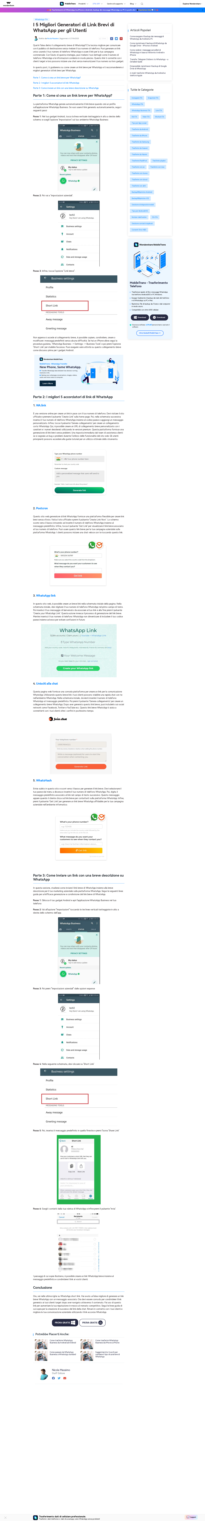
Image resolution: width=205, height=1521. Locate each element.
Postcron (42, 508)
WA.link (41, 405)
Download (142, 317)
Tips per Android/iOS (140, 211)
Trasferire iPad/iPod (139, 161)
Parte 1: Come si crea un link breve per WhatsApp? (57, 77)
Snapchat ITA (153, 98)
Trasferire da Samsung (140, 142)
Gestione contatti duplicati (142, 223)
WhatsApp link (46, 595)
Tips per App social (139, 123)
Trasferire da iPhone (139, 136)
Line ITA (159, 110)
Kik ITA (134, 117)
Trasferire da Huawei (140, 148)
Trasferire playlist (159, 161)
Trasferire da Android (140, 129)
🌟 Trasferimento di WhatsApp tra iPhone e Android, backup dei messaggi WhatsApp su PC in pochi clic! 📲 (102, 10)
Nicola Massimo (53, 38)
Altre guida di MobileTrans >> (150, 333)
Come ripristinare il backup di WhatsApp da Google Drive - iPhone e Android (148, 44)
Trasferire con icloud (139, 180)
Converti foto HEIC (139, 230)
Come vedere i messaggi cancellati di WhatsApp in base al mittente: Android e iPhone (147, 52)
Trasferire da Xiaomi (139, 154)
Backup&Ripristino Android (142, 192)
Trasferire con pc (138, 167)
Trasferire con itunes (140, 173)
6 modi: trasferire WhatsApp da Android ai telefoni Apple (147, 74)
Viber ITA (146, 117)
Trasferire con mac (157, 167)
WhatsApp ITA (41, 19)
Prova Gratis (62, 1322)
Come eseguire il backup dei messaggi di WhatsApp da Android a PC (147, 37)
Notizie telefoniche (139, 217)
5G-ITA (155, 217)
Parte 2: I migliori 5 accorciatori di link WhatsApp (56, 83)
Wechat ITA (159, 117)
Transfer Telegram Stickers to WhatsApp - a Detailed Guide (149, 60)
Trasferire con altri (139, 186)
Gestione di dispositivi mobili (143, 205)
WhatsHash (44, 780)
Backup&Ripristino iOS (140, 198)
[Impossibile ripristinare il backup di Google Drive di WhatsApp (148, 67)
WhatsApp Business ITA (141, 110)
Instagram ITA (137, 98)
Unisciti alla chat (47, 683)
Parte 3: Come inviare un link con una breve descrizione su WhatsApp (66, 88)
